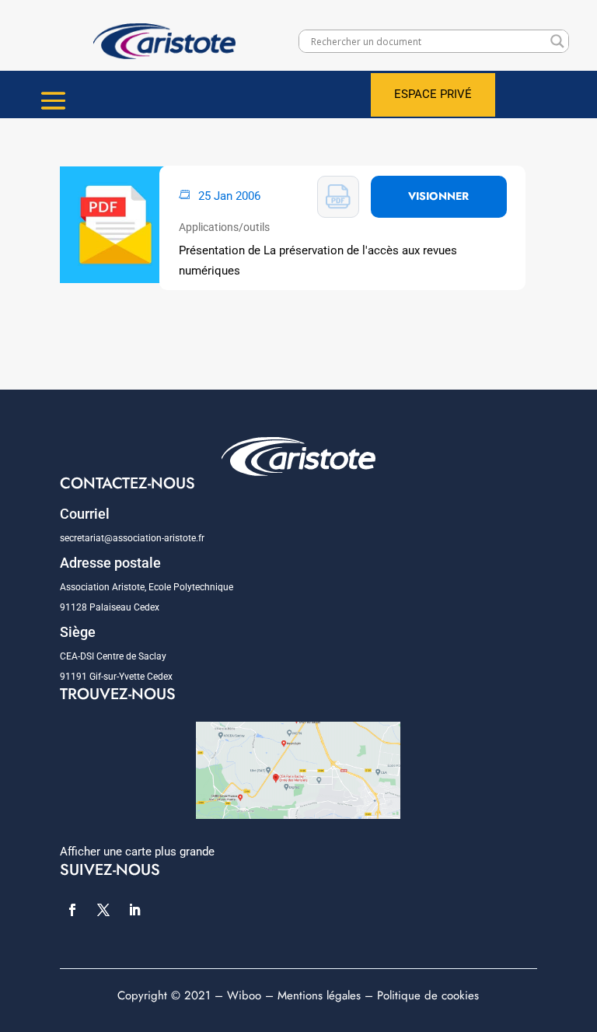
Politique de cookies (428, 995)
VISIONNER (438, 196)
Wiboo (244, 995)
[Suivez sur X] (103, 909)
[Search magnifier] (557, 41)
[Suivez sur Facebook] (72, 909)
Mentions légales (319, 995)
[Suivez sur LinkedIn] (134, 909)
